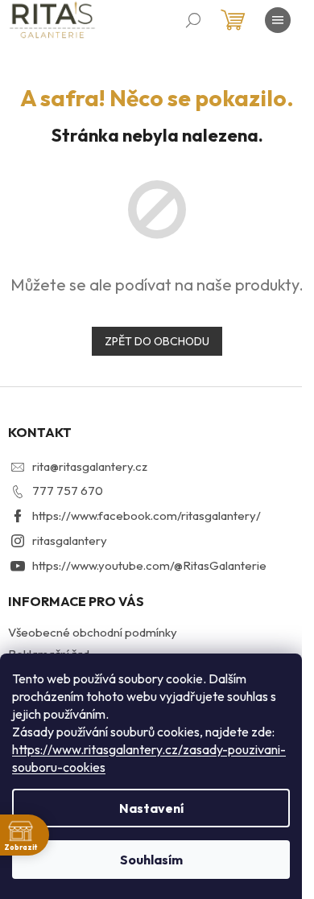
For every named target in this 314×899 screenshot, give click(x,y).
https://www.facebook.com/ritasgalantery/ (146, 515)
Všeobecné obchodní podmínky (92, 632)
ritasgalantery (69, 540)
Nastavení (151, 808)
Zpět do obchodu (157, 341)
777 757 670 (67, 490)
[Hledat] (193, 20)
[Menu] (278, 20)
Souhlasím (151, 860)
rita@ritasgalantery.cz (89, 466)
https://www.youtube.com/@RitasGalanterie (149, 565)
